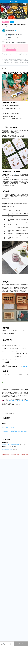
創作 (15, 54)
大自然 (19, 54)
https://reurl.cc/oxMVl (12, 365)
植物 (6, 54)
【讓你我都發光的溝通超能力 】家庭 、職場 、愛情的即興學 (14, 431)
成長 (24, 54)
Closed (21, 644)
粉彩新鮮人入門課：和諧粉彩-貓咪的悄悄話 (11, 444)
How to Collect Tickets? (11, 50)
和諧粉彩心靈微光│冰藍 (7, 449)
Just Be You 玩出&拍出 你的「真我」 (9, 427)
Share (25, 4)
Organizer (3, 644)
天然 (10, 54)
